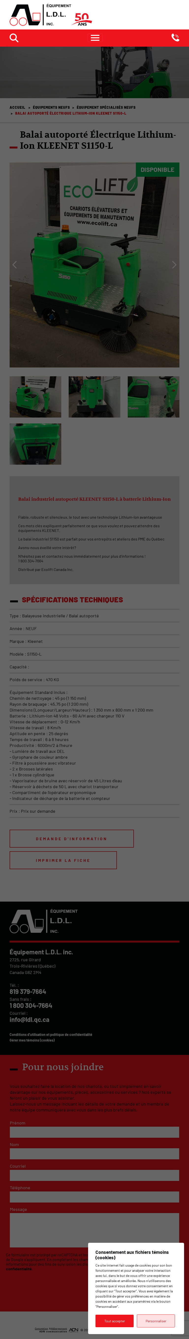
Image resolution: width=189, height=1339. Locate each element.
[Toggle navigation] (95, 38)
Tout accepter (114, 1321)
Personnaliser (156, 1321)
